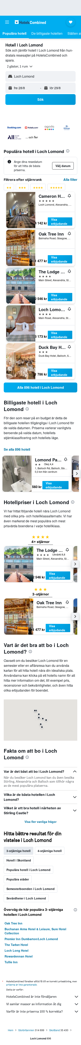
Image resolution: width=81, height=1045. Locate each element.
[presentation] (68, 151)
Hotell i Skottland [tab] (18, 860)
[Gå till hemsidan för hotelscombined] (30, 22)
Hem (10, 1030)
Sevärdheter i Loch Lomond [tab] (26, 898)
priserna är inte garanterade (21, 984)
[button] (7, 22)
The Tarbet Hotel (16, 945)
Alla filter (70, 179)
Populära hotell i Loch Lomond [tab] (28, 870)
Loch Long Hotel (16, 950)
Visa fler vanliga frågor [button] (40, 822)
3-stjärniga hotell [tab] (18, 851)
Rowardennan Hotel (19, 956)
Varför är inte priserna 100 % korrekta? (34, 1011)
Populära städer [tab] (17, 879)
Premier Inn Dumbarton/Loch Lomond (31, 939)
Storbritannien (26, 1030)
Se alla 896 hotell (17, 449)
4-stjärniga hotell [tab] (50, 851)
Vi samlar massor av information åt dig (33, 1004)
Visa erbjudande (59, 221)
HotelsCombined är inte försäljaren (31, 997)
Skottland (54, 1030)
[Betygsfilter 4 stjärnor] (38, 189)
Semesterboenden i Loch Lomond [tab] (30, 889)
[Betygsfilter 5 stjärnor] (56, 189)
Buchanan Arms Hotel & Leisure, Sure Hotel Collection (35, 931)
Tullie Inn (11, 962)
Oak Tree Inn (13, 923)
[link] (40, 387)
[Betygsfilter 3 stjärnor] (22, 189)
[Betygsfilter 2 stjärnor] (8, 189)
